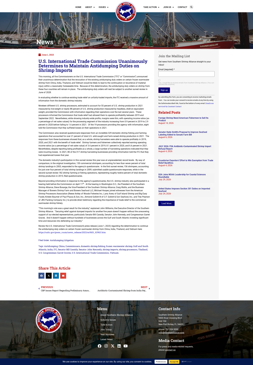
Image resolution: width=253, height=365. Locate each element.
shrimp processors (128, 249)
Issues (102, 7)
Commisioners (72, 246)
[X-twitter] (112, 346)
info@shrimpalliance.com (171, 332)
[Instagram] (106, 346)
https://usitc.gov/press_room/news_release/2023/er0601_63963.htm (72, 232)
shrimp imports (110, 249)
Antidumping (51, 246)
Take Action (150, 7)
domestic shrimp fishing (93, 246)
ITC (55, 249)
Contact (182, 7)
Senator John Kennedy (90, 249)
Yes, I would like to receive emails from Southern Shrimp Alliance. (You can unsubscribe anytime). (186, 83)
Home (78, 7)
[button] (191, 7)
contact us (170, 349)
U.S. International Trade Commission (90, 252)
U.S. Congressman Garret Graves (54, 252)
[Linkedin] (119, 346)
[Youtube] (125, 346)
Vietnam (114, 252)
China (62, 246)
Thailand (142, 249)
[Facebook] (99, 346)
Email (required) (166, 69)
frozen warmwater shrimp (119, 246)
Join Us (167, 7)
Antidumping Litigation (62, 240)
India (50, 249)
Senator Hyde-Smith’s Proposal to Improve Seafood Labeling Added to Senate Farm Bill (182, 133)
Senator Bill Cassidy (68, 249)
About (88, 7)
